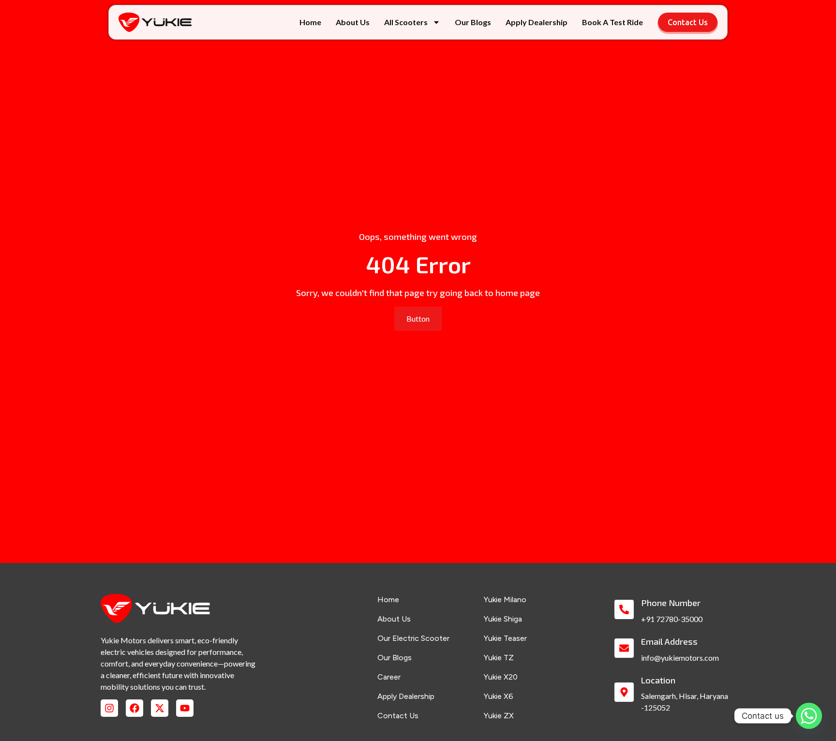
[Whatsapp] (809, 716)
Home (310, 22)
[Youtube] (185, 708)
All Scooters (406, 22)
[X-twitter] (159, 708)
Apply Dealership (536, 22)
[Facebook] (134, 708)
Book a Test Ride (612, 22)
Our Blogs (473, 22)
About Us (353, 22)
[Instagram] (109, 708)
